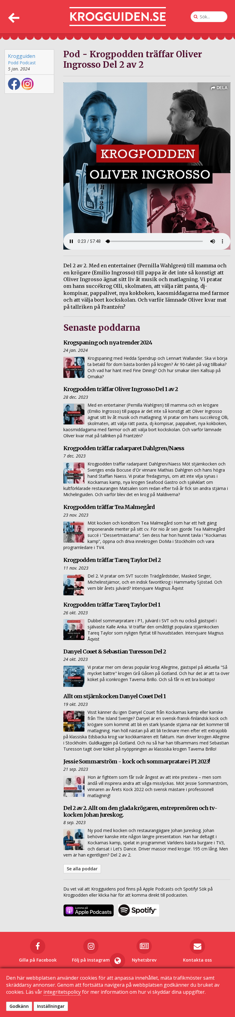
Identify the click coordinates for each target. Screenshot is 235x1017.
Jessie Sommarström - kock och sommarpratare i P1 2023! (136, 761)
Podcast (28, 63)
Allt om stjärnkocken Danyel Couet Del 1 (114, 696)
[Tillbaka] (13, 16)
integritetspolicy (62, 992)
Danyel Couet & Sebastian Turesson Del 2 (114, 651)
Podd (13, 63)
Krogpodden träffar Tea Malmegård (109, 506)
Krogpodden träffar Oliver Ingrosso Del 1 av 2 (120, 389)
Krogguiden (21, 56)
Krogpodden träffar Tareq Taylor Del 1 (111, 604)
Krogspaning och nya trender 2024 (107, 342)
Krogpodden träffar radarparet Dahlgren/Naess (123, 448)
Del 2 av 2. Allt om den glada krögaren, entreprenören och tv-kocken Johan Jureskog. (140, 811)
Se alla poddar (82, 869)
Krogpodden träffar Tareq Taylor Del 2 (112, 559)
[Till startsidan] (117, 16)
